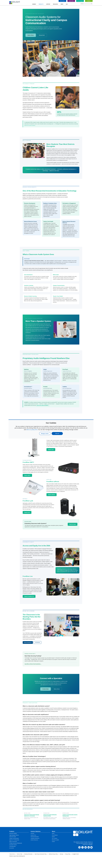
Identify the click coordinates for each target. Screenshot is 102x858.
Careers (53, 841)
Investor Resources (34, 839)
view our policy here (31, 429)
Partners (88, 0)
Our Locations (54, 838)
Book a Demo (62, 0)
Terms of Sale (19, 854)
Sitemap (61, 854)
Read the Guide (72, 524)
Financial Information (35, 836)
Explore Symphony (28, 642)
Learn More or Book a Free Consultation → (33, 663)
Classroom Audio (12, 836)
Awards (53, 836)
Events (53, 833)
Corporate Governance (35, 838)
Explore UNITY (27, 475)
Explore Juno (51, 449)
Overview (32, 833)
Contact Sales (71, 0)
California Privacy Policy (53, 854)
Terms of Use (12, 854)
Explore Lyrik (27, 512)
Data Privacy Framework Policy (41, 854)
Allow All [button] (57, 433)
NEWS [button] (62, 4)
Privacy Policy (67, 854)
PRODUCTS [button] (41, 4)
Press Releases (55, 835)
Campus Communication (14, 838)
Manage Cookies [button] (45, 433)
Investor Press (33, 835)
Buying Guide (42, 35)
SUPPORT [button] (48, 4)
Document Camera (13, 844)
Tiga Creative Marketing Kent (19, 856)
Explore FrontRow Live (29, 596)
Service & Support (80, 0)
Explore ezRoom (51, 494)
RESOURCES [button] (55, 4)
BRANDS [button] (34, 4)
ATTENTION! (37, 642)
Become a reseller (55, 839)
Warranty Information (28, 854)
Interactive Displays (13, 833)
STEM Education (12, 846)
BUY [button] (67, 4)
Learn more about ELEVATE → (42, 405)
